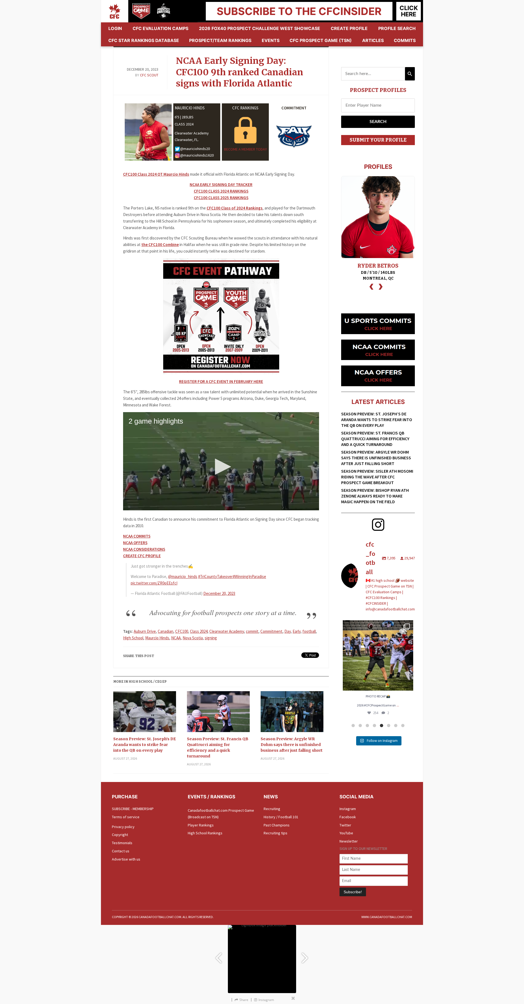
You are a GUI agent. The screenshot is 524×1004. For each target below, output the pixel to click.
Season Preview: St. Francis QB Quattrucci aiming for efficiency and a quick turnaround (217, 747)
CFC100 (181, 631)
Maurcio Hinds (157, 637)
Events (270, 40)
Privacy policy (123, 826)
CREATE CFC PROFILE (142, 555)
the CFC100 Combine (160, 244)
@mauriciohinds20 (195, 148)
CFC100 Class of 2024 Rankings (235, 208)
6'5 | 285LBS (184, 117)
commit (252, 631)
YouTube (346, 833)
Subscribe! (353, 892)
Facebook (348, 816)
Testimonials (122, 842)
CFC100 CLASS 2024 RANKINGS (221, 191)
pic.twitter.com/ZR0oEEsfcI (154, 583)
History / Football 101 (281, 816)
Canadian (165, 631)
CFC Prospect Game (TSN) (321, 40)
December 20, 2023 (219, 593)
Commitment (271, 631)
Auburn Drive (145, 631)
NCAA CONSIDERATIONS (144, 549)
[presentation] (371, 286)
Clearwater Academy (192, 133)
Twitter (345, 825)
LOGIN (115, 28)
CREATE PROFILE (349, 28)
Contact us (120, 851)
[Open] (378, 655)
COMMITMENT (293, 107)
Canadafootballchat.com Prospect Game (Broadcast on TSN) (221, 813)
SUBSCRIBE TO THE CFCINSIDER (299, 11)
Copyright (120, 834)
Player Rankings (201, 825)
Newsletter (349, 841)
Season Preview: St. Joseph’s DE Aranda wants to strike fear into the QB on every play (144, 744)
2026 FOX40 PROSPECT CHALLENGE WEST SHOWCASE (259, 28)
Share (243, 1000)
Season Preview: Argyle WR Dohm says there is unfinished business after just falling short (292, 744)
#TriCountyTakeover (215, 576)
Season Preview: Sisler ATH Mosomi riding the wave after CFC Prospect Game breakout (377, 476)
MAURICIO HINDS (190, 107)
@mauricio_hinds (182, 576)
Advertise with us (126, 859)
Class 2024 (198, 631)
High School (133, 637)
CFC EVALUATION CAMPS (160, 28)
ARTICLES (373, 40)
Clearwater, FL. (187, 139)
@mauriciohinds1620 (197, 155)
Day (287, 631)
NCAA (176, 637)
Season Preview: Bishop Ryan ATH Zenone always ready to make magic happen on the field (375, 495)
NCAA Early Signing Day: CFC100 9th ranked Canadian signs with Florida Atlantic (239, 72)
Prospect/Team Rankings (220, 40)
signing (211, 637)
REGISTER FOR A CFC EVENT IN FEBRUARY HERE (221, 381)
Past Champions (277, 825)
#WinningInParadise (249, 576)
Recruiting (272, 808)
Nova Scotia (193, 637)
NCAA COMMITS (136, 536)
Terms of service (125, 816)
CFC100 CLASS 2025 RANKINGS (221, 197)
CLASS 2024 (184, 124)
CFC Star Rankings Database (143, 40)
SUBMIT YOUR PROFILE (378, 140)
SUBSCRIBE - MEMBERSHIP (133, 808)
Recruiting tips (275, 833)
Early (296, 631)
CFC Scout (149, 75)
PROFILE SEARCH (397, 28)
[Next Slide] (305, 955)
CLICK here (409, 11)
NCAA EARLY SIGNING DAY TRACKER (221, 184)
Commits (405, 40)
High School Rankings (205, 833)
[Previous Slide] (218, 955)
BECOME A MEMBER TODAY (245, 149)
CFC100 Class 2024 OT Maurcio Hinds (156, 174)
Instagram (348, 808)
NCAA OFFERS (135, 542)
